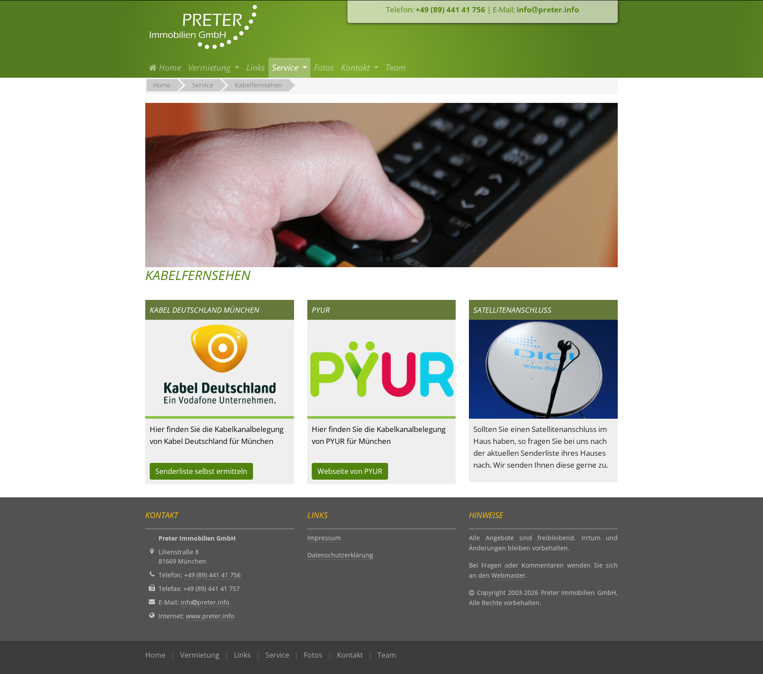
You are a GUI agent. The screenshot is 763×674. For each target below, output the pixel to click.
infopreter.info (548, 9)
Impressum (324, 538)
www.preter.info (210, 616)
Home (171, 67)
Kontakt (350, 655)
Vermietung (199, 655)
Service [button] (286, 67)
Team (395, 67)
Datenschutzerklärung (340, 555)
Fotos (324, 67)
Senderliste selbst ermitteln (201, 471)
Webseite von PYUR (349, 471)
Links (255, 67)
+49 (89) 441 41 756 (450, 9)
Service (202, 85)
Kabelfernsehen (258, 85)
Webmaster (508, 575)
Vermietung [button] (210, 67)
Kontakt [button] (356, 67)
